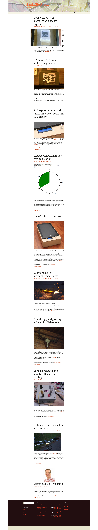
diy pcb (50, 26)
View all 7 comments (38, 149)
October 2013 (66, 509)
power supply (49, 278)
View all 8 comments (38, 418)
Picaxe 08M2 (54, 139)
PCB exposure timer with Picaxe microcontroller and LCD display (49, 113)
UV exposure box (57, 138)
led (48, 218)
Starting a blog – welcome (48, 483)
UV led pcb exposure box (47, 216)
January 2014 (66, 506)
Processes (43, 26)
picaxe (49, 119)
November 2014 (66, 504)
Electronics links (25, 12)
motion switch (52, 430)
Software (43, 161)
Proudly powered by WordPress (49, 527)
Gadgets (42, 278)
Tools (46, 26)
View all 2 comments (38, 266)
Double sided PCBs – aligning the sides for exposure (45, 21)
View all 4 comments (38, 104)
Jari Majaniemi (55, 26)
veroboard (60, 260)
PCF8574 (35, 144)
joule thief (47, 430)
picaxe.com (54, 357)
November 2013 (66, 507)
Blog (42, 486)
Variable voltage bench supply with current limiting (46, 374)
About (31, 12)
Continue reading (48, 51)
